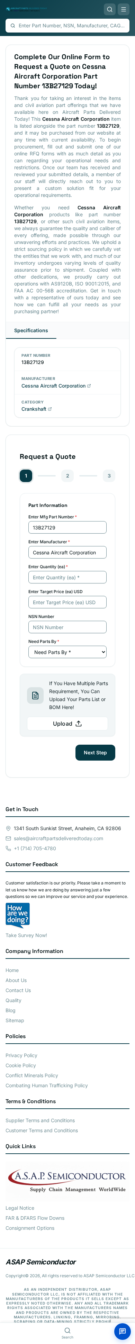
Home (12, 970)
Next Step (95, 752)
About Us (16, 980)
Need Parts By (43, 641)
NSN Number (41, 616)
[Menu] (123, 9)
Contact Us (18, 990)
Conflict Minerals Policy (32, 1075)
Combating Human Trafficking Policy (47, 1085)
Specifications (31, 330)
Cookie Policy (21, 1065)
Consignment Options (30, 1228)
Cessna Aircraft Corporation (53, 386)
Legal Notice (20, 1208)
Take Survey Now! (26, 935)
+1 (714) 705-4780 (35, 848)
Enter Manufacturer (49, 541)
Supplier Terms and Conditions (40, 1120)
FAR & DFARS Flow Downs (35, 1218)
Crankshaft (33, 409)
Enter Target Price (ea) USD (55, 591)
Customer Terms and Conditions (42, 1130)
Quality (13, 1000)
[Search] (110, 9)
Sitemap (15, 1020)
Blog (11, 1010)
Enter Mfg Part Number (52, 516)
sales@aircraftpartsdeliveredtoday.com (58, 838)
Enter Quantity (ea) (48, 566)
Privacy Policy (21, 1055)
